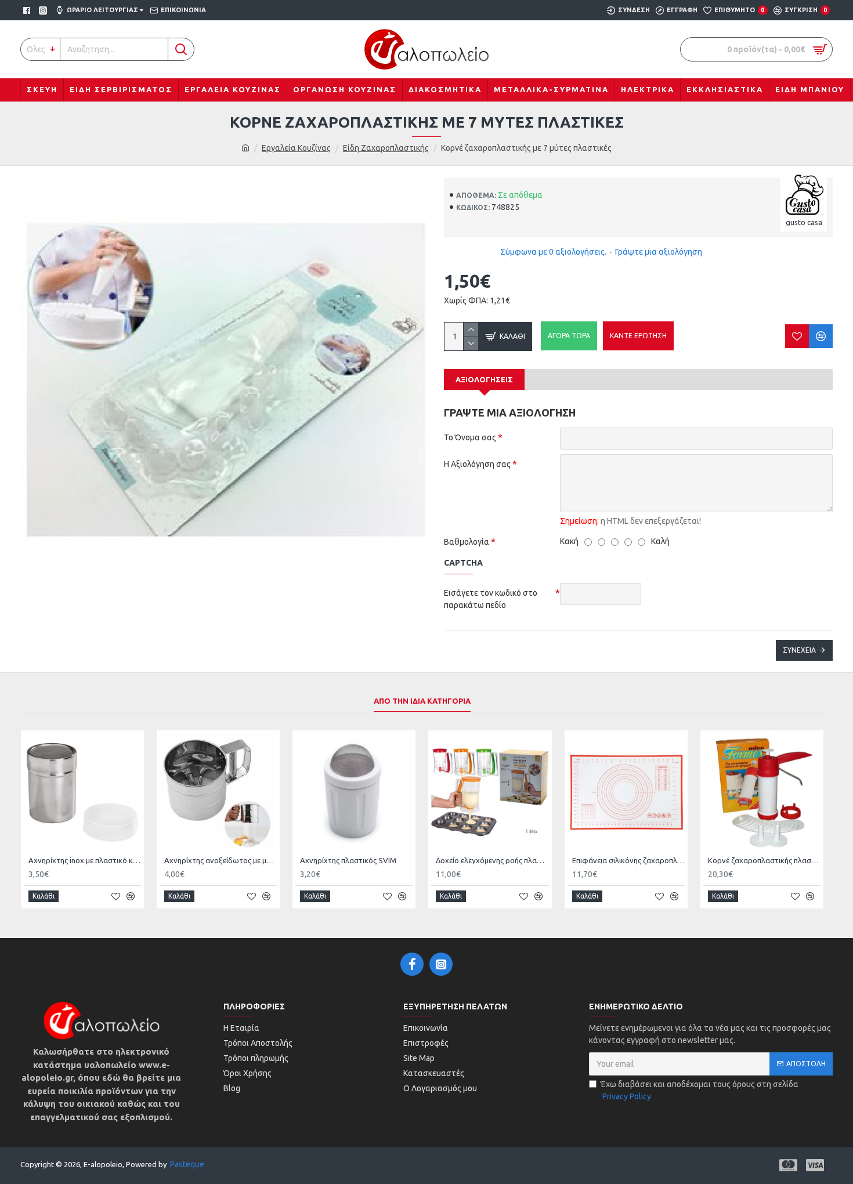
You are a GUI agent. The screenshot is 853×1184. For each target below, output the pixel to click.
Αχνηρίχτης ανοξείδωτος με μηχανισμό (220, 860)
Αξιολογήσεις (484, 379)
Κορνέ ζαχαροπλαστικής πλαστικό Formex (764, 860)
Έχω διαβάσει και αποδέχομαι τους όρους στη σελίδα (699, 1090)
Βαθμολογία (466, 541)
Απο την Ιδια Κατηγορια (422, 701)
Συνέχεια (799, 650)
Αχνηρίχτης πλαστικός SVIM (348, 860)
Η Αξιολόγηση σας (477, 464)
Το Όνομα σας (470, 437)
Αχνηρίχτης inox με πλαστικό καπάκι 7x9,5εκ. (84, 860)
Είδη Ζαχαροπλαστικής (386, 148)
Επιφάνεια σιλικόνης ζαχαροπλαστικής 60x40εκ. (628, 860)
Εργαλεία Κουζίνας (296, 148)
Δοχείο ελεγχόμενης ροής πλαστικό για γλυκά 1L (492, 860)
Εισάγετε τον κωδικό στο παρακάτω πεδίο (490, 599)
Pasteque (187, 1164)
